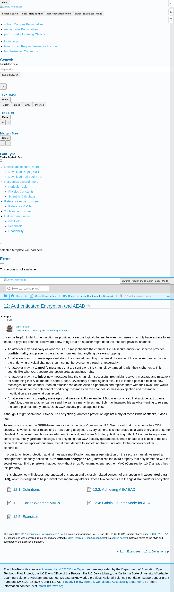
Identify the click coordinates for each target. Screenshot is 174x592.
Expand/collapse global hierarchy (7, 296)
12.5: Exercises (25, 516)
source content (119, 537)
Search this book (9, 64)
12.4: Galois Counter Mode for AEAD (123, 503)
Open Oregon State (56, 330)
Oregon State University (28, 330)
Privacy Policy (72, 581)
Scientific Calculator (21, 196)
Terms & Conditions (97, 581)
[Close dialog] (2, 263)
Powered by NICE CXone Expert (63, 569)
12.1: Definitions (26, 489)
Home (19, 296)
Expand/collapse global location (169, 295)
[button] (15, 226)
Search (9, 289)
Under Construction (45, 296)
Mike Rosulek (23, 326)
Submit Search (10, 74)
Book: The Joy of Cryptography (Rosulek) (91, 296)
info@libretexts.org (50, 586)
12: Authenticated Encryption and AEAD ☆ (44, 534)
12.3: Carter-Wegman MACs (36, 503)
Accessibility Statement (127, 581)
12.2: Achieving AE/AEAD (114, 489)
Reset (5, 99)
